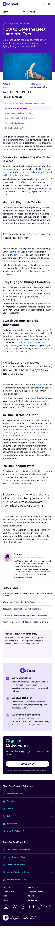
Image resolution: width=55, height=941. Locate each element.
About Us (6, 887)
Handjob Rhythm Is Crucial (16, 108)
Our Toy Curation (9, 891)
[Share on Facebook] (11, 92)
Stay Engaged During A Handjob (18, 113)
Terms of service (28, 918)
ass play (39, 384)
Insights (31, 896)
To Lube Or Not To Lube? (15, 123)
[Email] (29, 92)
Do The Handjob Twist (14, 128)
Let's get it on (27, 763)
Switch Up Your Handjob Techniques (20, 118)
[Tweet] (17, 92)
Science (6, 896)
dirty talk (18, 254)
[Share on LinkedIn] (23, 92)
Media (5, 900)
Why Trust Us (33, 887)
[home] (10, 4)
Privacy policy (15, 918)
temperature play (14, 149)
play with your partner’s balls (32, 342)
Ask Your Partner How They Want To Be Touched (25, 103)
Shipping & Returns (35, 891)
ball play (47, 188)
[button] (14, 11)
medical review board (42, 571)
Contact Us (32, 900)
